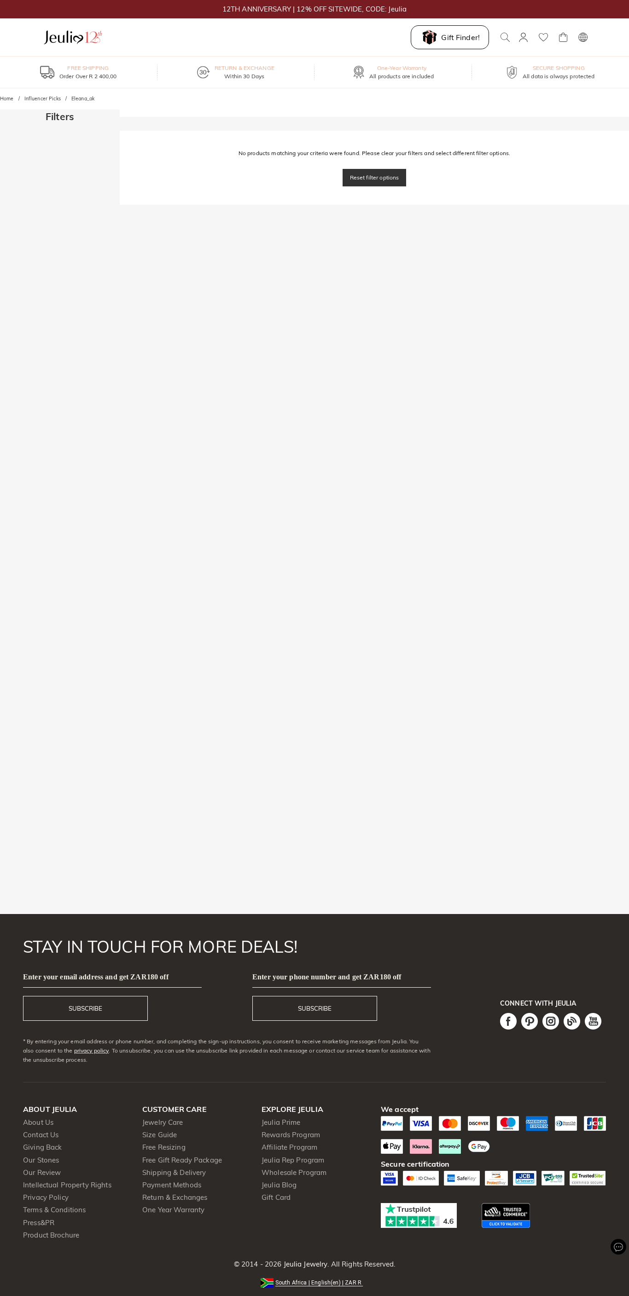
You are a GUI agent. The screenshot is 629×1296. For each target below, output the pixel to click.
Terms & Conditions (54, 1209)
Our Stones (41, 1160)
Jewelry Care (162, 1122)
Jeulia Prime (281, 1122)
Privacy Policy (46, 1197)
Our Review (42, 1172)
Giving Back (42, 1147)
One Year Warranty (173, 1209)
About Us (38, 1122)
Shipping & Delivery (174, 1172)
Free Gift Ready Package (182, 1160)
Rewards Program (291, 1134)
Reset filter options (374, 177)
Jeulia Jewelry (304, 1264)
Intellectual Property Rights (67, 1184)
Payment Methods (171, 1184)
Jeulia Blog (279, 1184)
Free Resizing (164, 1147)
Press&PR (38, 1222)
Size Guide (159, 1134)
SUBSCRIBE (85, 1008)
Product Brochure (51, 1235)
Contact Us (40, 1134)
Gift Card (276, 1197)
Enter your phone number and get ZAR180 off (327, 977)
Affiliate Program (289, 1147)
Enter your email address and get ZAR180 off (96, 977)
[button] (314, 1282)
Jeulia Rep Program (293, 1160)
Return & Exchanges (174, 1197)
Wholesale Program (294, 1172)
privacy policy (91, 1050)
